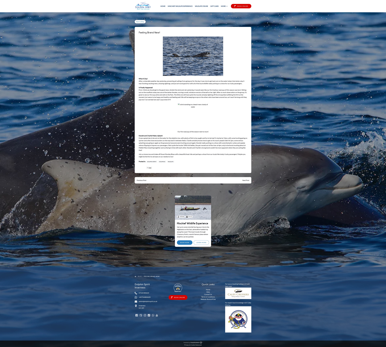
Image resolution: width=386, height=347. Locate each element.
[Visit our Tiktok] (149, 315)
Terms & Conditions (208, 297)
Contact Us (208, 294)
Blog (140, 276)
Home (162, 6)
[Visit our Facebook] (137, 315)
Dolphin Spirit (151, 161)
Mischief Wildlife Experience (180, 6)
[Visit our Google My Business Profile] (141, 315)
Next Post (245, 180)
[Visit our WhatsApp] (153, 315)
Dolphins (162, 161)
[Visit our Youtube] (157, 315)
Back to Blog (140, 22)
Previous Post (141, 180)
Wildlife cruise (201, 6)
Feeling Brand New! (152, 276)
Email (150, 167)
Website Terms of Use (208, 299)
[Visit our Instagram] (145, 315)
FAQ (208, 292)
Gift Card (214, 6)
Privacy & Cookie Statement (193, 345)
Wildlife (170, 161)
